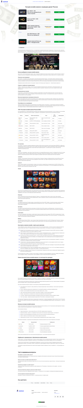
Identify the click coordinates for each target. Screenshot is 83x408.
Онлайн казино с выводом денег (38, 1)
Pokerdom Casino (48, 26)
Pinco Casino (48, 41)
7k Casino (48, 19)
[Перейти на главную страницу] (4, 1)
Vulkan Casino (48, 33)
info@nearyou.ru (56, 393)
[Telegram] (55, 397)
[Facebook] (58, 397)
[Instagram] (63, 397)
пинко (51, 382)
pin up (32, 382)
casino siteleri (37, 382)
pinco (48, 382)
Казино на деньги (47, 1)
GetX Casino (48, 11)
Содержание (22, 47)
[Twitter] (60, 397)
